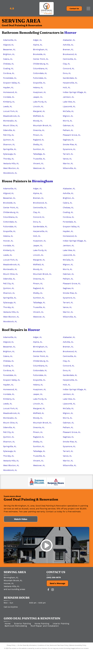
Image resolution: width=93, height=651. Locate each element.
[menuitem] (7, 623)
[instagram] (52, 590)
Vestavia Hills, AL (12, 586)
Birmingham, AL (11, 577)
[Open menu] (88, 8)
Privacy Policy (11, 645)
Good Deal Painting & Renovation (32, 618)
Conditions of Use (43, 645)
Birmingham (42, 181)
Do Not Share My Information (27, 645)
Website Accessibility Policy (77, 645)
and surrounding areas (14, 589)
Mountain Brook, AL (13, 580)
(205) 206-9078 (53, 577)
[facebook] (48, 590)
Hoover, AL (9, 583)
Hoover (70, 33)
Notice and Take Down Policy (59, 645)
